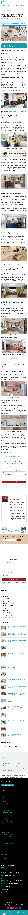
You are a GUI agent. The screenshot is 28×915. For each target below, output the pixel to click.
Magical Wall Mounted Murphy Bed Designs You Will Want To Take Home (17, 647)
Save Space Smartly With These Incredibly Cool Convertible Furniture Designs (16, 694)
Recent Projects (4, 799)
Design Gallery (4, 797)
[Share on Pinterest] (25, 27)
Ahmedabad (4, 889)
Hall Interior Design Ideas (8, 605)
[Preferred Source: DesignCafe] (14, 23)
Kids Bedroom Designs (6, 825)
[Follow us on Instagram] (11, 908)
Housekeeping (5, 610)
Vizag (2, 878)
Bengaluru (3, 870)
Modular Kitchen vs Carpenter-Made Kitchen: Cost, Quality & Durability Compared (15, 707)
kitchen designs (8, 62)
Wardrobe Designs (5, 816)
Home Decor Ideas (6, 607)
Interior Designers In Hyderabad (8, 841)
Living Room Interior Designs (7, 823)
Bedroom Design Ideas (7, 594)
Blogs (2, 847)
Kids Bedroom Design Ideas (8, 612)
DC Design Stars (6, 596)
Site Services (4, 860)
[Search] (25, 551)
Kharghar (12, 880)
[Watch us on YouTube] (17, 908)
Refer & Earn (4, 849)
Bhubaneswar (4, 888)
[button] (10, 358)
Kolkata (3, 886)
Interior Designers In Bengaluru (7, 836)
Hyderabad (4, 872)
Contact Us (3, 858)
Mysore (3, 875)
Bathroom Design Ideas (7, 593)
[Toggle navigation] (26, 2)
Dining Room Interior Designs (7, 827)
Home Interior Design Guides (7, 834)
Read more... (3, 629)
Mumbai (3, 880)
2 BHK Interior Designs (6, 808)
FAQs (2, 856)
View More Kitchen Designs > (14, 361)
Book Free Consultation (14, 481)
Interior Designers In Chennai (7, 838)
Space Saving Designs (5, 819)
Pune (2, 881)
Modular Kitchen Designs (6, 812)
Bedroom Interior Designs (6, 821)
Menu (3, 790)
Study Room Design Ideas (8, 617)
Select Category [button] (7, 10)
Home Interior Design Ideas (8, 608)
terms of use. (10, 583)
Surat (2, 892)
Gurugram (3, 883)
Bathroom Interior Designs (6, 830)
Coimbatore (4, 877)
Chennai (3, 874)
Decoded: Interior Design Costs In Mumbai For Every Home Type (17, 627)
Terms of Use (16, 905)
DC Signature (5, 803)
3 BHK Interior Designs (6, 810)
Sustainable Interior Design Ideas (12, 455)
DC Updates (5, 600)
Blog (4, 5)
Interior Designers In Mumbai (7, 843)
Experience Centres (5, 845)
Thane (7, 880)
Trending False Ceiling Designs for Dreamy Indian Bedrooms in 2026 (17, 654)
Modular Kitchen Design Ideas (12, 5)
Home (2, 792)
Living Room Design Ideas (8, 614)
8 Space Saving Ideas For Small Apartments (17, 728)
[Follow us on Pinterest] (13, 908)
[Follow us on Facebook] (8, 908)
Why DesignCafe (4, 854)
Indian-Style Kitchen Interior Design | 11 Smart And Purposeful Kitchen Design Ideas (17, 634)
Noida (2, 884)
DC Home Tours (6, 598)
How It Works (4, 794)
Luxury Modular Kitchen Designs (11, 456)
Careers (3, 852)
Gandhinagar (4, 891)
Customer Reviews (5, 832)
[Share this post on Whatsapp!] (25, 18)
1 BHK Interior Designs (6, 805)
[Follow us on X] (12, 746)
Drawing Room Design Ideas (8, 603)
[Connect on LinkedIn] (20, 908)
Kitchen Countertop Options (15, 264)
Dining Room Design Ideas (8, 601)
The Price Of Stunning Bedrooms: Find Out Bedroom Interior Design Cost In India (17, 673)
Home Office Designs (5, 814)
